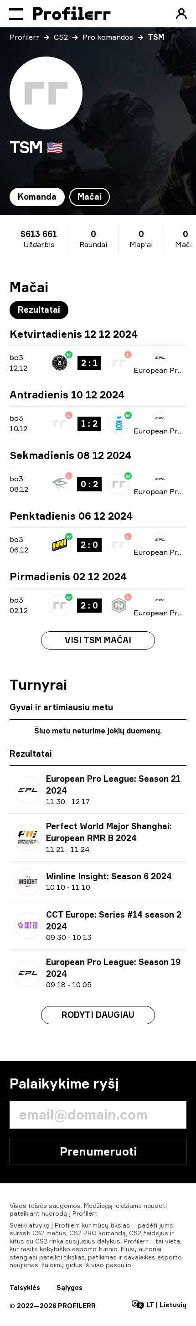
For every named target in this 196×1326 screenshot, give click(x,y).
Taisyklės (25, 1287)
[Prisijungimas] (181, 14)
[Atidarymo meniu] (16, 14)
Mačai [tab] (89, 196)
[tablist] (60, 197)
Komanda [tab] (37, 196)
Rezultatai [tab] (39, 309)
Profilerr (24, 36)
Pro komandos (108, 36)
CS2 (61, 36)
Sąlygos (70, 1287)
